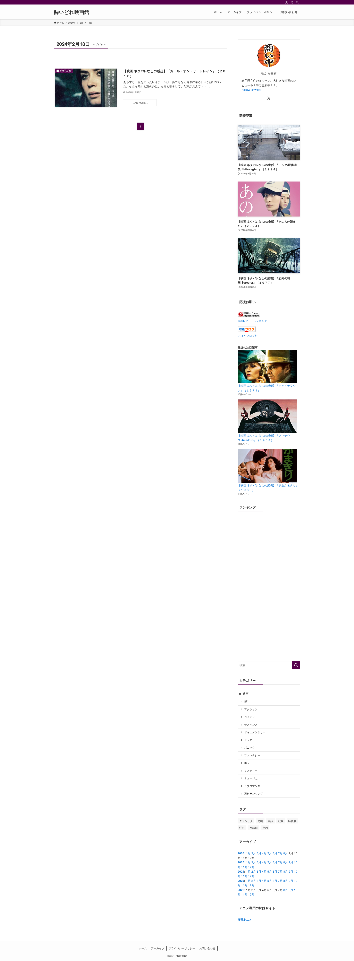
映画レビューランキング (252, 321)
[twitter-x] (286, 2)
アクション (251, 709)
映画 (245, 693)
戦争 (280, 821)
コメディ (249, 717)
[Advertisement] (269, 628)
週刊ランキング (253, 793)
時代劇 (292, 821)
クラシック (246, 821)
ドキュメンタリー (255, 732)
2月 (253, 853)
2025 (241, 862)
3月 (259, 853)
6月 (275, 853)
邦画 (265, 828)
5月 (269, 853)
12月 (251, 867)
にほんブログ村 (248, 336)
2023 (241, 881)
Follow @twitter (251, 90)
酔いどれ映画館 (71, 11)
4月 (264, 853)
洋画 (242, 828)
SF (245, 701)
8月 (285, 853)
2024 (241, 871)
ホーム (143, 948)
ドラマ (248, 740)
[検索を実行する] (296, 665)
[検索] (297, 2)
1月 (248, 853)
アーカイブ (157, 948)
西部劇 (254, 828)
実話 (270, 821)
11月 (244, 867)
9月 (291, 862)
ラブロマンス (252, 786)
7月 (280, 853)
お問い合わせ (207, 948)
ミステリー (251, 771)
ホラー (248, 763)
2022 (241, 890)
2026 (241, 853)
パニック (249, 747)
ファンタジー (252, 755)
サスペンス (251, 724)
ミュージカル (252, 778)
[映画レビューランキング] (249, 316)
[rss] (292, 2)
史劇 (260, 821)
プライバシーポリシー (181, 948)
